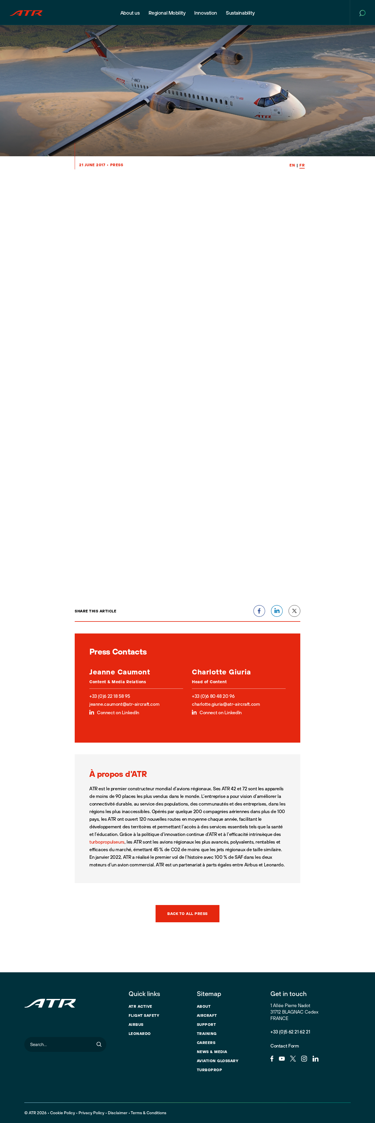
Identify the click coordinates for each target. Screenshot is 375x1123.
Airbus (136, 1024)
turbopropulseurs (107, 842)
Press (116, 164)
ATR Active (140, 1006)
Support (206, 1024)
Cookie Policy (62, 1112)
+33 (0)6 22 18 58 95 (109, 696)
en (292, 165)
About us (130, 13)
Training (207, 1033)
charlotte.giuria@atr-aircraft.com (226, 704)
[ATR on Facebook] (271, 1058)
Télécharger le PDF (108, 604)
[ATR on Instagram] (304, 1058)
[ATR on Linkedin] (315, 1058)
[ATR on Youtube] (282, 1058)
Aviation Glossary (217, 1060)
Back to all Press (187, 913)
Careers (206, 1042)
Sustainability (240, 13)
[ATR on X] (293, 1058)
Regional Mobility (167, 13)
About (204, 1006)
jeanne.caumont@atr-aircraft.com (124, 704)
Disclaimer (117, 1112)
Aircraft (207, 1015)
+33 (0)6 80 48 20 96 (213, 696)
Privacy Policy (91, 1112)
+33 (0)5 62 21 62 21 (290, 1032)
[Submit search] (99, 1044)
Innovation (205, 13)
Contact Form (284, 1046)
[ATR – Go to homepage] (26, 13)
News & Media (212, 1051)
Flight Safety (144, 1015)
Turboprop (209, 1069)
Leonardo (140, 1033)
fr (302, 165)
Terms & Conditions (148, 1112)
